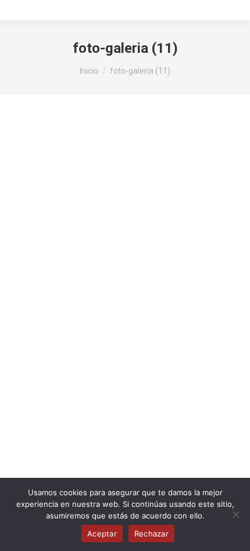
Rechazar (151, 533)
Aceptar (102, 533)
